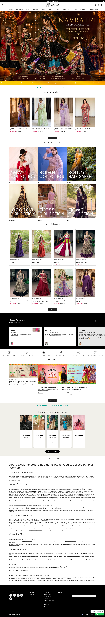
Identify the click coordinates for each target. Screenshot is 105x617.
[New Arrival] (23, 164)
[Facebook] (14, 595)
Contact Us (32, 592)
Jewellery (83, 9)
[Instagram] (18, 595)
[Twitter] (21, 595)
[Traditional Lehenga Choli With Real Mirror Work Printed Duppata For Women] (41, 283)
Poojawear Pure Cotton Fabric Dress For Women (85, 301)
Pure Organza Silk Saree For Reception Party (40, 129)
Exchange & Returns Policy (49, 600)
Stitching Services (47, 596)
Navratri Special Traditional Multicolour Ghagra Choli (62, 261)
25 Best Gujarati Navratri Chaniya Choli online (52, 387)
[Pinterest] (10, 595)
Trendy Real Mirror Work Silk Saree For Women (18, 129)
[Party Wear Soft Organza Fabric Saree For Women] (63, 112)
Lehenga (35, 9)
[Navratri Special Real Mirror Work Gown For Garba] (19, 244)
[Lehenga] (23, 201)
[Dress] (52, 201)
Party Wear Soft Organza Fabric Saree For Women (63, 129)
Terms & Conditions (47, 594)
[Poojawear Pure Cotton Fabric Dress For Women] (85, 283)
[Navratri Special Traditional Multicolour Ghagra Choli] (63, 244)
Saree (27, 9)
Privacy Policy (46, 592)
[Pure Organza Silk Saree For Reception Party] (41, 112)
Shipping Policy (47, 598)
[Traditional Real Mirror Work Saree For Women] (85, 112)
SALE (76, 9)
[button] (101, 5)
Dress (50, 9)
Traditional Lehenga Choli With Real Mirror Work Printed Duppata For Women (41, 301)
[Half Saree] (81, 164)
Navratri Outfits (94, 9)
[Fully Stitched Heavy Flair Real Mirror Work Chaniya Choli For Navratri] (85, 244)
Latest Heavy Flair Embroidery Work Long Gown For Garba (41, 261)
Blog (31, 596)
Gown (43, 9)
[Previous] (19, 1)
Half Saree (19, 9)
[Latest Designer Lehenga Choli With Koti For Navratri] (63, 283)
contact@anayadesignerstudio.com (15, 592)
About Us (32, 594)
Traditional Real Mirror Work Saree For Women (83, 129)
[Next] (85, 1)
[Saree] (52, 164)
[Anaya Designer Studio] (52, 5)
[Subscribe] (94, 596)
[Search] (2, 5)
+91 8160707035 (12, 591)
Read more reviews (52, 451)
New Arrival (10, 9)
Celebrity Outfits (67, 9)
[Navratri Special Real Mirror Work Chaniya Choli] (19, 283)
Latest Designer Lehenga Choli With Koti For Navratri (63, 301)
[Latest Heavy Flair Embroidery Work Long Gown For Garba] (41, 244)
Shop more (52, 138)
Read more (11, 388)
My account (60, 592)
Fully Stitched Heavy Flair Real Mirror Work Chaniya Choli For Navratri (85, 261)
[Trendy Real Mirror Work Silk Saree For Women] (20, 112)
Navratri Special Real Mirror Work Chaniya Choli (19, 301)
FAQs (45, 602)
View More (52, 400)
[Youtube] (10, 598)
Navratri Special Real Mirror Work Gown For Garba (18, 261)
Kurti (58, 9)
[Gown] (81, 201)
